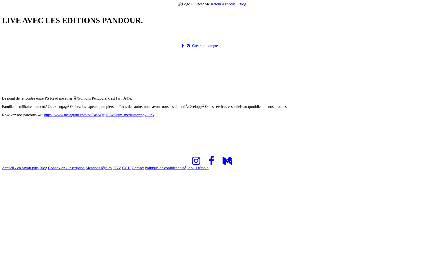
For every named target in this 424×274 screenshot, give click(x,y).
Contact (138, 168)
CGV (117, 168)
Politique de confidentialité (165, 168)
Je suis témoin (198, 168)
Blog (242, 4)
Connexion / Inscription (66, 168)
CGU (126, 168)
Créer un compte (205, 46)
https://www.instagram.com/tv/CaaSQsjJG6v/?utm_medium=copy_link (99, 115)
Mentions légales (99, 168)
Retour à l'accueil (224, 4)
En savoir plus (232, 46)
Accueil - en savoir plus (20, 168)
